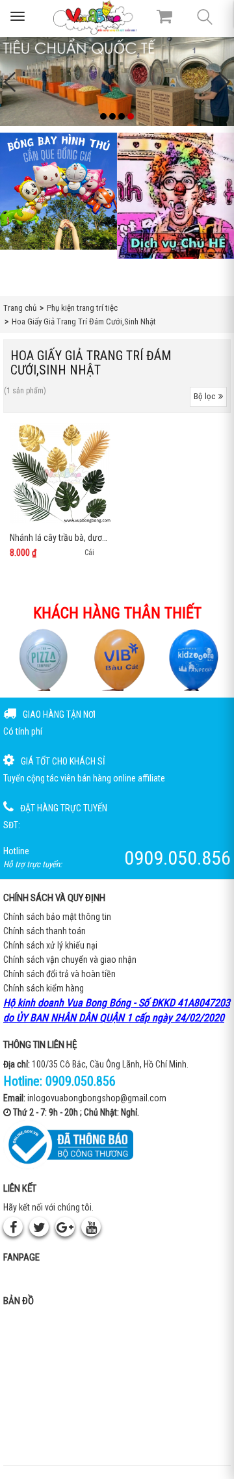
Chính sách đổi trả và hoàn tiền (59, 974)
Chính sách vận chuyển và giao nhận (69, 959)
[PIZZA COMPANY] (41, 659)
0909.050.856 (81, 1081)
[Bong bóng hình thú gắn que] (58, 191)
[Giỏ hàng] (164, 16)
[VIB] (117, 659)
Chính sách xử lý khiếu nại (50, 945)
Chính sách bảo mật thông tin (57, 916)
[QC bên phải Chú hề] (175, 196)
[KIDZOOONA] (192, 659)
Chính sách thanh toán (44, 931)
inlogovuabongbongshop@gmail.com (96, 1098)
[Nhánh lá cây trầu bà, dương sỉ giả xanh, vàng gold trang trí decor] (60, 473)
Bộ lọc (204, 396)
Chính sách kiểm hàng (43, 988)
